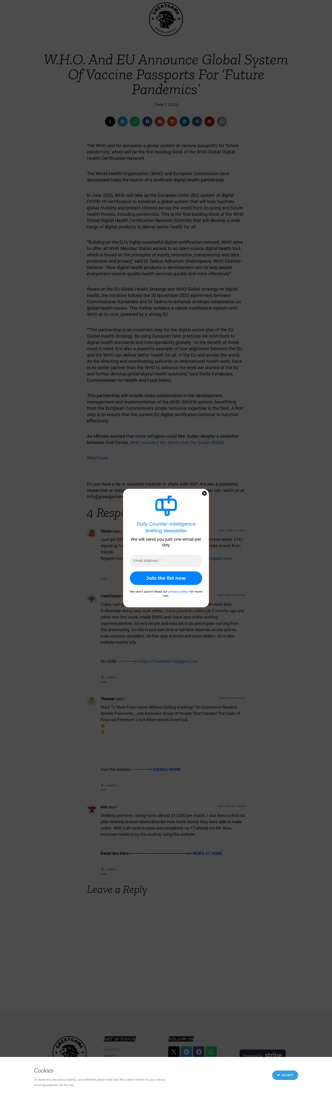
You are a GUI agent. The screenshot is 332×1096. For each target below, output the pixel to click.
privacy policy (178, 591)
